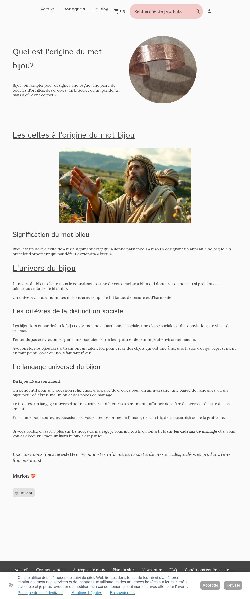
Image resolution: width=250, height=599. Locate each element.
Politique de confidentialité (40, 593)
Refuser (233, 585)
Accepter (210, 585)
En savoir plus (122, 593)
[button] (198, 11)
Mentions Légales (86, 593)
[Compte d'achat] (209, 11)
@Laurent (23, 492)
